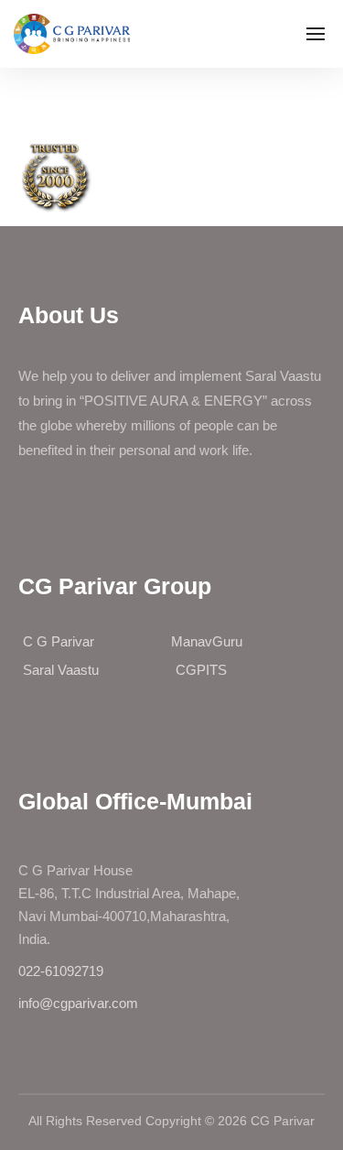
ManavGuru (206, 641)
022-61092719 (60, 971)
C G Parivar (58, 641)
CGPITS (201, 670)
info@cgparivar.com (78, 1003)
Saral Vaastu (61, 670)
